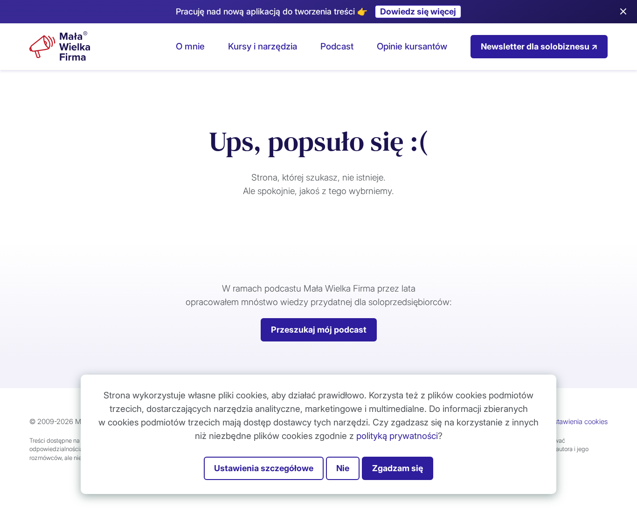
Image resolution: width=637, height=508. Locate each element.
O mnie (190, 46)
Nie (342, 468)
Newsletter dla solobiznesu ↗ (539, 46)
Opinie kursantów (412, 46)
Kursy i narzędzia (262, 46)
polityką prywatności (397, 435)
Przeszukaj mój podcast (319, 329)
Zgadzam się (397, 468)
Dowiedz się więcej (418, 11)
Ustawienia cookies (578, 421)
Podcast (336, 46)
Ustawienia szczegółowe (263, 468)
